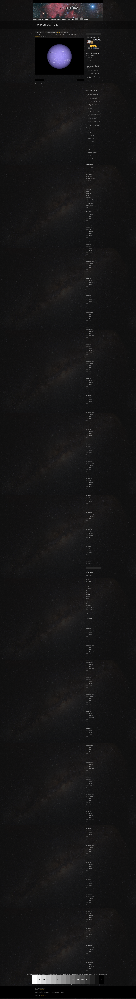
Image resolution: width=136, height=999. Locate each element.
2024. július (88, 265)
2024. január (89, 278)
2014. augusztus (89, 516)
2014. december (89, 508)
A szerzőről (86, 19)
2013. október (89, 537)
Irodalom (59, 19)
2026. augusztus (89, 214)
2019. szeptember (90, 386)
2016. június (88, 469)
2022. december (89, 305)
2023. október (89, 284)
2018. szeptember (90, 412)
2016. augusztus (89, 465)
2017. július (88, 442)
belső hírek (88, 172)
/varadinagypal (41, 989)
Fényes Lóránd (90, 135)
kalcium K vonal (63, 32)
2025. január (89, 252)
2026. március (89, 225)
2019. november (89, 382)
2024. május (88, 269)
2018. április (88, 422)
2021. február (89, 350)
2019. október (89, 384)
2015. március (89, 501)
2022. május (88, 318)
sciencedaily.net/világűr (92, 83)
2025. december (89, 231)
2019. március (89, 399)
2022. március (89, 322)
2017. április (88, 448)
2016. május (88, 471)
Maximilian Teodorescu (92, 152)
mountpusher (38, 36)
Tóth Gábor (89, 155)
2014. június (88, 520)
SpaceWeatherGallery (91, 118)
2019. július (88, 391)
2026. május (88, 220)
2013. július (88, 544)
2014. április (88, 525)
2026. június (88, 218)
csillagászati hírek (90, 176)
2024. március (89, 274)
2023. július (88, 291)
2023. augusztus (89, 288)
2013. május (88, 548)
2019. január (89, 403)
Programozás (53, 19)
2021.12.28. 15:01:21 (40, 32)
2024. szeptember (90, 261)
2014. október (89, 512)
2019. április (88, 397)
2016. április (88, 474)
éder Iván (89, 132)
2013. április (88, 550)
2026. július (88, 216)
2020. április (88, 371)
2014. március (89, 527)
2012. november (89, 557)
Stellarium (89, 57)
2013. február (89, 552)
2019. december (89, 380)
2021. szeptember (90, 335)
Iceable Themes (44, 995)
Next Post (80, 79)
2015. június (88, 495)
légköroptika (89, 193)
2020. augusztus (89, 363)
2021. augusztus (89, 337)
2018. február (89, 427)
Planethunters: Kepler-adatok (93, 121)
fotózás (87, 185)
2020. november (89, 357)
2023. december (89, 280)
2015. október (89, 486)
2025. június (88, 242)
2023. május (88, 295)
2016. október (89, 461)
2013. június (88, 546)
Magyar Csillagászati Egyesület (93, 101)
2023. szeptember (90, 286)
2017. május (88, 446)
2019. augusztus (89, 388)
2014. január (89, 531)
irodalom (88, 187)
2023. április (88, 297)
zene (87, 207)
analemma (88, 170)
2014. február (89, 529)
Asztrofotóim (40, 19)
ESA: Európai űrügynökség (92, 70)
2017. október (89, 435)
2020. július (88, 365)
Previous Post (40, 79)
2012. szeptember (90, 559)
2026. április (88, 223)
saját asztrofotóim (53, 32)
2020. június (88, 367)
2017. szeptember (90, 437)
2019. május (88, 395)
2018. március (89, 425)
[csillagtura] (97, 40)
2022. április (88, 320)
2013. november (89, 535)
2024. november (89, 257)
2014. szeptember (90, 514)
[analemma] (98, 40)
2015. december (89, 482)
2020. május (88, 369)
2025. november (89, 233)
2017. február (89, 452)
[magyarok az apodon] (100, 40)
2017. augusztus (89, 440)
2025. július (88, 240)
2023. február (89, 301)
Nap (67, 32)
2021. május (88, 344)
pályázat (88, 195)
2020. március (89, 374)
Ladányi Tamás (90, 141)
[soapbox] (89, 40)
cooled (42, 34)
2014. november (89, 510)
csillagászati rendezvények (91, 178)
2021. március (89, 348)
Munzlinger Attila (90, 144)
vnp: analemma (89, 205)
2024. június (88, 267)
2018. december (89, 405)
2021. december (89, 329)
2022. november (89, 308)
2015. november (89, 484)
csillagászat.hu (90, 80)
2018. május (88, 420)
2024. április (88, 271)
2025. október (89, 235)
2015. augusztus (89, 491)
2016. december (89, 457)
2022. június (88, 316)
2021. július (88, 340)
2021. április (88, 346)
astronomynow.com (91, 86)
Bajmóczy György (90, 130)
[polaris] (95, 40)
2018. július (88, 416)
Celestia (89, 60)
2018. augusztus (89, 414)
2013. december (89, 533)
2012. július (88, 561)
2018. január (89, 429)
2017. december (89, 431)
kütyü (87, 191)
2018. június (88, 418)
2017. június (88, 444)
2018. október (89, 410)
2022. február (89, 325)
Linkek (72, 19)
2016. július (88, 467)
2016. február (89, 478)
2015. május (88, 497)
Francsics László (90, 138)
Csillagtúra (47, 19)
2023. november (89, 282)
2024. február (89, 276)
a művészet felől (89, 167)
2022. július (88, 314)
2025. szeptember (90, 237)
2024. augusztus (89, 263)
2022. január (89, 327)
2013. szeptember (90, 539)
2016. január (89, 480)
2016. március (89, 476)
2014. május (88, 522)
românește (88, 197)
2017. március (89, 450)
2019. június (88, 393)
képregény (88, 189)
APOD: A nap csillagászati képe (93, 111)
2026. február (89, 227)
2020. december (89, 354)
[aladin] (94, 40)
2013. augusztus (89, 542)
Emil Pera (89, 149)
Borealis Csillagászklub (92, 98)
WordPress (44, 991)
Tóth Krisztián (90, 158)
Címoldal (35, 19)
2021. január (89, 352)
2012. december (89, 554)
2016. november (89, 459)
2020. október (89, 359)
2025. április (88, 246)
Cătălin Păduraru (90, 147)
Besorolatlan (89, 174)
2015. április (88, 499)
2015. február (89, 503)
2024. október (89, 259)
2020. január (89, 378)
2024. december (89, 254)
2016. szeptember (90, 463)
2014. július (88, 518)
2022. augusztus (89, 312)
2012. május (88, 563)
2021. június (88, 342)
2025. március (89, 248)
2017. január (89, 454)
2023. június (88, 293)
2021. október (89, 333)
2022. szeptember (90, 310)
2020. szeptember (90, 361)
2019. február (89, 401)
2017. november (89, 433)
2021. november (89, 331)
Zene (69, 19)
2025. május (88, 244)
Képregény (64, 19)
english (48, 32)
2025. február (89, 250)
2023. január (89, 303)
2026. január (89, 229)
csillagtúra (88, 180)
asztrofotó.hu (90, 108)
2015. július (88, 493)
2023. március (89, 299)
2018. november (89, 408)
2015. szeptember (90, 488)
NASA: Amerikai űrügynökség (93, 73)
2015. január (89, 505)
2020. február (89, 376)
